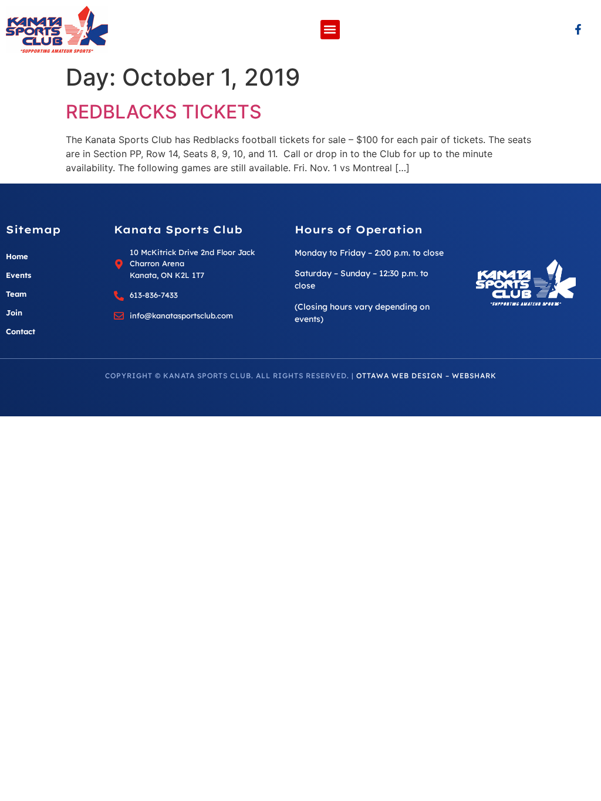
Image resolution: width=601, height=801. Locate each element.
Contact (20, 331)
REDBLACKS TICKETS (164, 111)
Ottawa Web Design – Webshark (426, 375)
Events (18, 275)
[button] (330, 29)
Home (17, 256)
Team (16, 293)
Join (14, 312)
